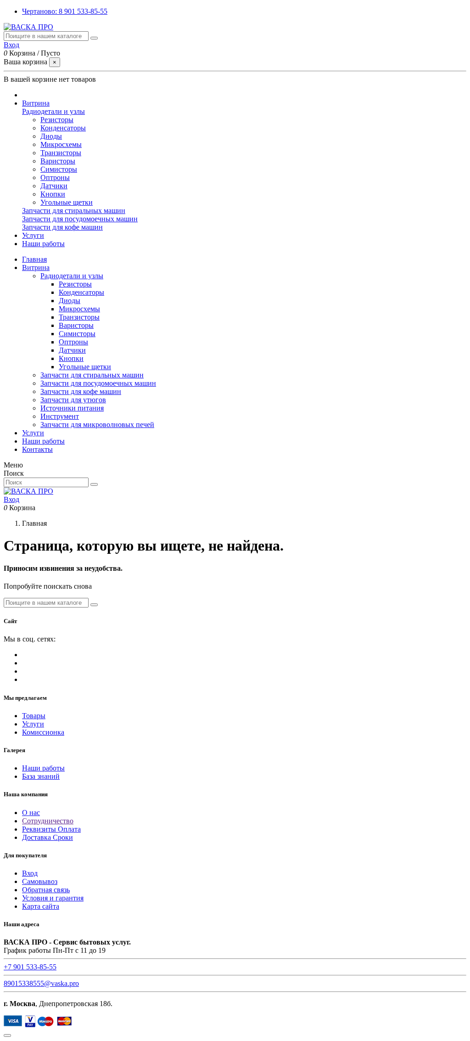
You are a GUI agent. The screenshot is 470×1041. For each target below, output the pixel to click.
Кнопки (52, 194)
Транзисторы (60, 153)
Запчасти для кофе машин (62, 227)
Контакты (37, 449)
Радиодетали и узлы (53, 111)
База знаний (41, 776)
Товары (33, 716)
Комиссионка (43, 732)
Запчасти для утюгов (73, 400)
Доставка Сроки (47, 837)
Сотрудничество (47, 821)
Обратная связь (46, 890)
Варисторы (57, 161)
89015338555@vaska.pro (41, 983)
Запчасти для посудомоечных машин (80, 219)
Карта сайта (40, 906)
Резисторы (56, 120)
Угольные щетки (66, 202)
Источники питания (72, 408)
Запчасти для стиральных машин (73, 210)
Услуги (33, 433)
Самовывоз (39, 881)
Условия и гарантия (53, 898)
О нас (31, 812)
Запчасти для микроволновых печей (97, 424)
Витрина (36, 267)
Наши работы (43, 441)
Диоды (51, 136)
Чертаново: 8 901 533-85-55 (64, 11)
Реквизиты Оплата (51, 829)
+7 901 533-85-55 (30, 967)
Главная (34, 259)
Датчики (53, 186)
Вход (30, 873)
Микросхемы (61, 144)
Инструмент (59, 416)
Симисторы (58, 169)
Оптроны (55, 177)
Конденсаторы (63, 128)
